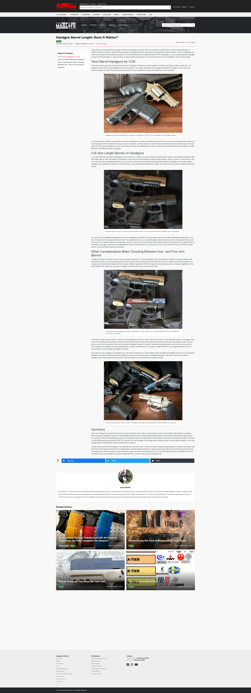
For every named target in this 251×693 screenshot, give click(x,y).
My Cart (192, 7)
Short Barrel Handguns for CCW (69, 57)
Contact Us (93, 4)
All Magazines (61, 14)
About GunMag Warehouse (98, 658)
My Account (177, 7)
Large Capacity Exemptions (99, 669)
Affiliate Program (96, 661)
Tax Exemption (95, 671)
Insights (59, 41)
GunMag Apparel (128, 14)
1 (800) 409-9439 (84, 4)
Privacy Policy (60, 676)
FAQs (57, 666)
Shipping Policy (60, 671)
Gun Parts (96, 14)
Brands (116, 14)
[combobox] (123, 7)
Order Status (59, 663)
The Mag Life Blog (96, 674)
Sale (150, 14)
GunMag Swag (141, 14)
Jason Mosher (103, 44)
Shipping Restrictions (62, 669)
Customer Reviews (96, 666)
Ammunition (74, 14)
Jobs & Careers (95, 663)
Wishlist (184, 7)
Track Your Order (102, 4)
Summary (61, 67)
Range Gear (107, 14)
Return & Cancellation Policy (64, 674)
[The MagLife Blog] (66, 25)
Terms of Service (60, 679)
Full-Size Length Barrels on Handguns (71, 60)
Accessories (85, 14)
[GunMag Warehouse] (66, 6)
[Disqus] (125, 617)
